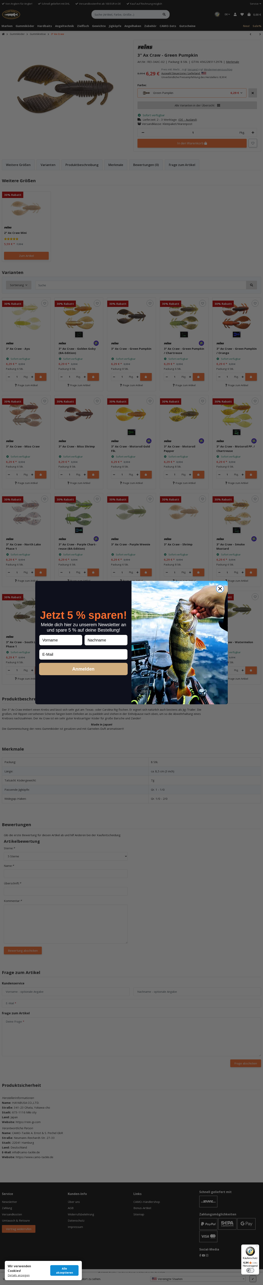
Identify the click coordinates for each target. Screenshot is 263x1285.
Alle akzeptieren (64, 1270)
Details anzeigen (19, 1275)
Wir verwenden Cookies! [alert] (19, 1268)
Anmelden (83, 669)
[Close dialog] (220, 588)
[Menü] (257, 1247)
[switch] (250, 1270)
